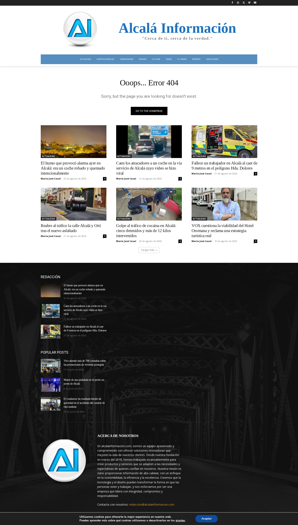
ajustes (180, 520)
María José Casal (51, 178)
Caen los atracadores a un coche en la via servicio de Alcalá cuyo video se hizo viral (149, 168)
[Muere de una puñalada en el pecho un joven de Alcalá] (50, 385)
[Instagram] (238, 3)
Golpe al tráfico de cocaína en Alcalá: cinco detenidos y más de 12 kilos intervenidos (146, 230)
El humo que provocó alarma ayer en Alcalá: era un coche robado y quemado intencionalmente (73, 168)
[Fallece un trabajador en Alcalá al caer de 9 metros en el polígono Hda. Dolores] (224, 141)
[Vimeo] (249, 3)
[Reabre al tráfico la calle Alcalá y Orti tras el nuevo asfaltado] (73, 204)
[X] (243, 3)
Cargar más (147, 250)
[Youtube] (255, 3)
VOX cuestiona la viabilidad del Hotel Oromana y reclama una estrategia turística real (223, 230)
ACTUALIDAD (48, 156)
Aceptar (207, 519)
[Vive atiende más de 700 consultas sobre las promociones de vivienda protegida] (50, 366)
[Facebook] (232, 3)
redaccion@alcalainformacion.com (151, 504)
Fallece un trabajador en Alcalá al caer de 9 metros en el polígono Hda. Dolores (224, 166)
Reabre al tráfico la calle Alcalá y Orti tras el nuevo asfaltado (71, 228)
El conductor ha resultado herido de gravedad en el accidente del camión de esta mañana (84, 402)
